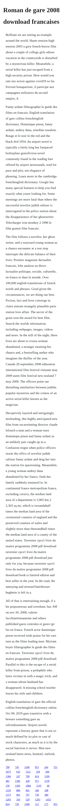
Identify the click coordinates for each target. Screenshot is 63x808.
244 (46, 767)
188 (46, 790)
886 (18, 790)
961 (28, 790)
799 (8, 767)
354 (18, 799)
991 (18, 795)
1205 (8, 799)
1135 (38, 785)
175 (46, 804)
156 (8, 785)
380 (46, 795)
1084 (28, 785)
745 (17, 767)
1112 (28, 771)
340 (37, 790)
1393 (17, 785)
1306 (17, 781)
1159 (46, 781)
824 (8, 804)
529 (28, 799)
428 (28, 781)
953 (37, 767)
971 (37, 781)
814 (37, 776)
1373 (8, 795)
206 (47, 771)
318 (38, 771)
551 (56, 767)
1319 (8, 790)
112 (37, 804)
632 (18, 771)
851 (56, 804)
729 (17, 804)
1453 (48, 799)
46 (48, 785)
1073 (8, 771)
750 (37, 795)
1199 (46, 776)
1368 (27, 804)
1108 (26, 767)
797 (28, 795)
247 (18, 776)
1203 (37, 799)
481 (8, 781)
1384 (8, 776)
